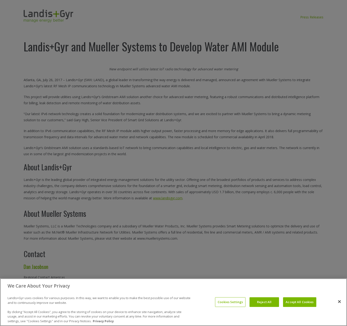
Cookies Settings (230, 302)
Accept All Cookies (299, 302)
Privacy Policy (103, 321)
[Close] (339, 302)
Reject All (264, 302)
